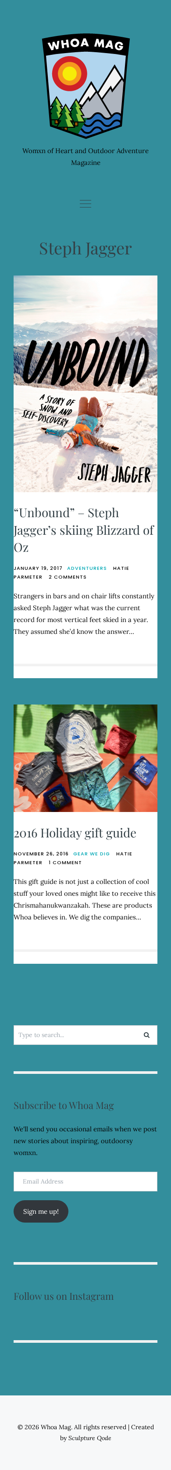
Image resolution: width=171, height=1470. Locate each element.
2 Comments (68, 576)
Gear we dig (91, 853)
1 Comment (65, 862)
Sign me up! (41, 1211)
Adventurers (87, 568)
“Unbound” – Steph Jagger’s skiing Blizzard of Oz (83, 529)
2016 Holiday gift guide (75, 832)
